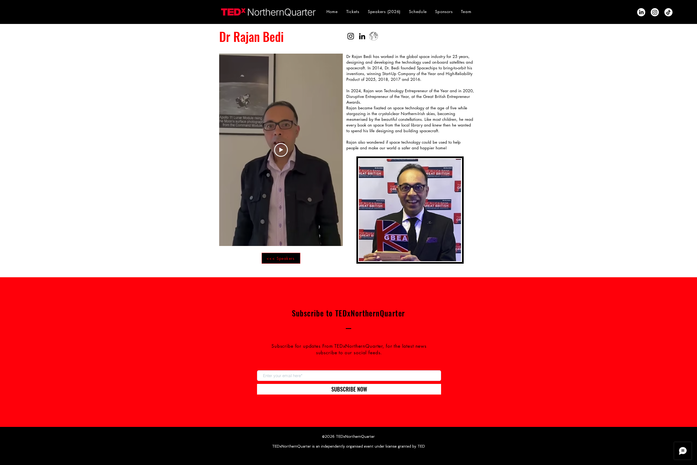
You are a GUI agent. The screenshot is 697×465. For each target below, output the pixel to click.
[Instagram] (655, 12)
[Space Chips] (373, 36)
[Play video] (281, 150)
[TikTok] (668, 12)
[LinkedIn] (641, 12)
